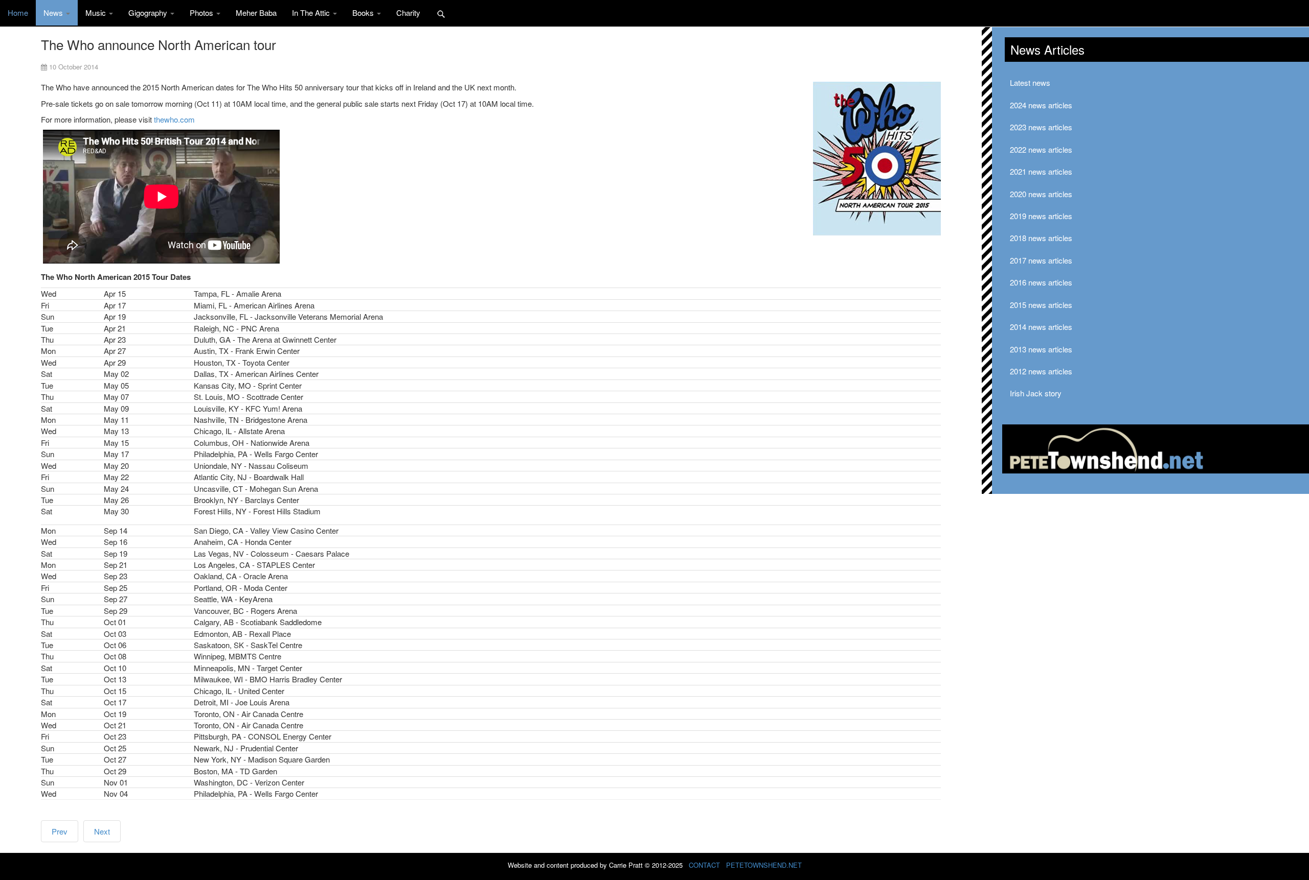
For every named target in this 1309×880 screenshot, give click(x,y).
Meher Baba (256, 12)
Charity (408, 12)
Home (18, 12)
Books (364, 12)
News (54, 12)
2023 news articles (1041, 127)
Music (96, 12)
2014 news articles (1041, 326)
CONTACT (704, 865)
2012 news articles (1041, 371)
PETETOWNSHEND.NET (764, 865)
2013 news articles (1041, 349)
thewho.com (174, 119)
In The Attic (312, 12)
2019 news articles (1041, 215)
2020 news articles (1041, 193)
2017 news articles (1041, 260)
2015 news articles (1041, 304)
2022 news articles (1041, 149)
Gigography (148, 12)
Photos (202, 12)
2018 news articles (1041, 237)
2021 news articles (1041, 171)
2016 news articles (1041, 282)
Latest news (1030, 82)
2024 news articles (1041, 105)
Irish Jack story (1036, 393)
